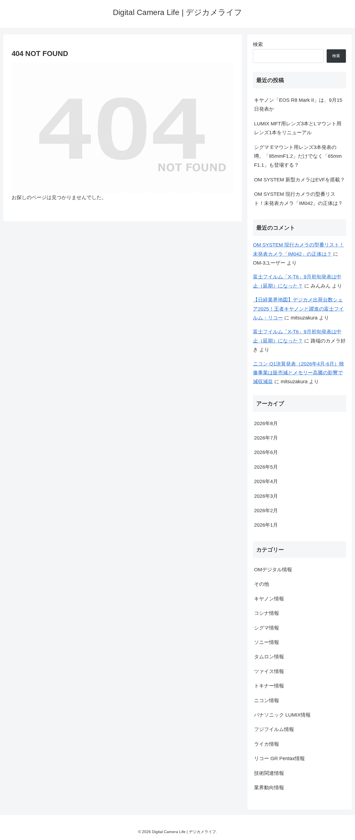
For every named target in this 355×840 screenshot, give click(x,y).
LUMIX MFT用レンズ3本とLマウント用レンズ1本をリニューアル (297, 128)
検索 (258, 44)
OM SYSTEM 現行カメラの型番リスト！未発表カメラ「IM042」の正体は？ (298, 198)
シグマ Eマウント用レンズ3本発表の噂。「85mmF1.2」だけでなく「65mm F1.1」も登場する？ (298, 156)
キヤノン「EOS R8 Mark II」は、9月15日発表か (298, 104)
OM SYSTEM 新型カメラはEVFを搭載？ (299, 179)
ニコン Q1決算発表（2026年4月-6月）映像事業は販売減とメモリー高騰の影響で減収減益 (298, 373)
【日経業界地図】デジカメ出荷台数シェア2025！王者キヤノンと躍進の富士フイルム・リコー (298, 309)
